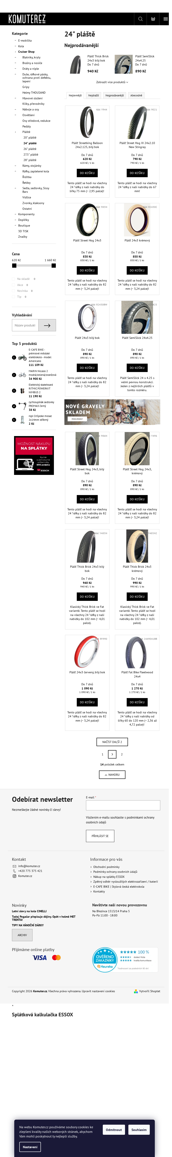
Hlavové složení (32, 98)
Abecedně (136, 95)
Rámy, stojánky (31, 166)
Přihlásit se (100, 836)
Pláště (26, 132)
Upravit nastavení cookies (98, 991)
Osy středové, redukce (36, 121)
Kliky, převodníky (33, 104)
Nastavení (30, 1147)
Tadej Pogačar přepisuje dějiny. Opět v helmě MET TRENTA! (43, 918)
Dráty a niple (30, 69)
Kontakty (99, 891)
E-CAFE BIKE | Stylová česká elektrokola (118, 886)
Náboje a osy (30, 109)
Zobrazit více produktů (110, 82)
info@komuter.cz (29, 866)
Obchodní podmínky (106, 867)
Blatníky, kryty (31, 57)
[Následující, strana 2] (112, 754)
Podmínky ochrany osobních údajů (115, 872)
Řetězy (26, 183)
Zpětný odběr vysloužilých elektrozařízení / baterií (125, 881)
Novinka (25, 291)
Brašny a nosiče (32, 63)
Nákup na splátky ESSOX (109, 877)
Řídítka (26, 177)
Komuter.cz (25, 876)
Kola (21, 46)
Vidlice (26, 197)
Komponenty (26, 214)
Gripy (25, 87)
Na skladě (26, 279)
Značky (22, 236)
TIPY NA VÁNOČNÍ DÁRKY (28, 925)
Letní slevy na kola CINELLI (29, 911)
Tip (21, 297)
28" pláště (29, 160)
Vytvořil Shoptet (149, 991)
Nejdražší (93, 95)
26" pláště (29, 149)
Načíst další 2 (112, 742)
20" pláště (29, 137)
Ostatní (27, 209)
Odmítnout (114, 1130)
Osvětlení (28, 115)
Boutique (24, 225)
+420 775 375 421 (30, 871)
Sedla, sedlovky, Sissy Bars (35, 190)
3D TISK (23, 231)
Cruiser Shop (26, 52)
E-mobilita (25, 40)
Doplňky (23, 220)
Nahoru (114, 775)
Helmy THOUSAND (34, 92)
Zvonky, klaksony (33, 203)
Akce (22, 285)
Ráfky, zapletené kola (35, 171)
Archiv (22, 935)
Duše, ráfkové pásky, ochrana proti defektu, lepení (36, 77)
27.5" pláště (30, 154)
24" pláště (29, 143)
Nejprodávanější (115, 95)
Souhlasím (139, 1130)
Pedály (26, 126)
